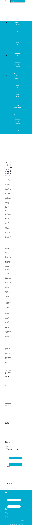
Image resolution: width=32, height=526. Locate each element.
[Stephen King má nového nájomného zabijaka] (7, 383)
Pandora (17, 48)
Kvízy (17, 75)
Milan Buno (8, 376)
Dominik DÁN (17, 62)
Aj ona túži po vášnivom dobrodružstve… (8, 402)
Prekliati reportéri (17, 107)
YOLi (12, 488)
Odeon (17, 46)
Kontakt (17, 85)
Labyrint (17, 42)
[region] (14, 475)
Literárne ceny (17, 73)
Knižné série (16, 57)
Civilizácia (18, 37)
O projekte (16, 22)
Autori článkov (17, 24)
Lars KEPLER (18, 66)
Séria (6, 374)
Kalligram (17, 96)
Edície (17, 31)
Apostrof (17, 35)
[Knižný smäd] (7, 0)
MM (17, 44)
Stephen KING (17, 68)
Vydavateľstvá (9, 488)
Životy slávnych (17, 53)
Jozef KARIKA (17, 64)
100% (18, 33)
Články (16, 55)
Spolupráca (18, 26)
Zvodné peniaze (8, 312)
